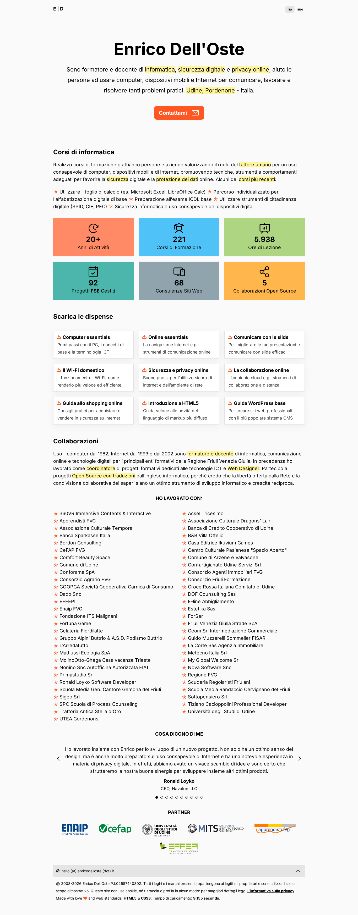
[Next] (299, 758)
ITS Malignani (216, 830)
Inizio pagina (298, 871)
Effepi (179, 848)
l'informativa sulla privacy (270, 891)
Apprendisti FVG (275, 830)
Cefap (115, 830)
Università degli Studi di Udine (159, 830)
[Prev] (58, 758)
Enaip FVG (75, 830)
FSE (95, 291)
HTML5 (130, 898)
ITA (290, 9)
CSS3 (146, 898)
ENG (300, 9)
